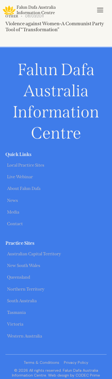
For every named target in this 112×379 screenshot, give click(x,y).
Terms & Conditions (41, 362)
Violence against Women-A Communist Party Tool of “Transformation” (54, 27)
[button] (100, 10)
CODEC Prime (87, 375)
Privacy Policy (76, 362)
